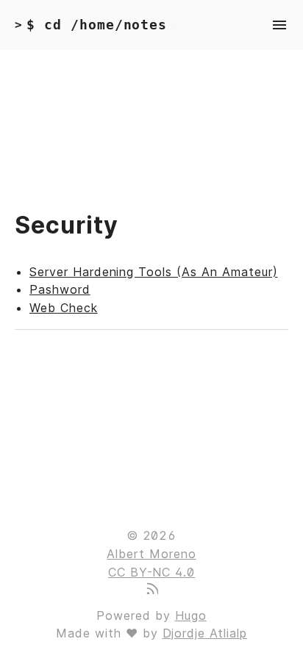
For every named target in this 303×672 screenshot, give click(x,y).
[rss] (151, 589)
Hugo (191, 615)
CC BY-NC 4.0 (152, 572)
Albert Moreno (151, 553)
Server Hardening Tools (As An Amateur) (153, 271)
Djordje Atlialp (205, 633)
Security (66, 225)
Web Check (63, 307)
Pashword (59, 289)
